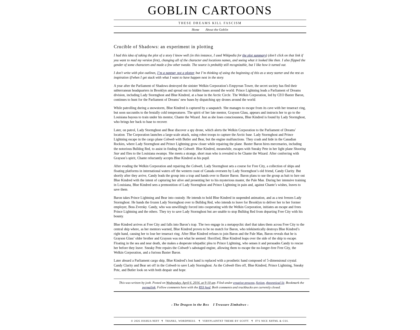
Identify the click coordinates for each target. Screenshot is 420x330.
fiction (260, 282)
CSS (285, 321)
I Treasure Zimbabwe (229, 304)
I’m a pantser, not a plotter (175, 73)
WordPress (186, 321)
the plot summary (254, 55)
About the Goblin (216, 29)
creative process (243, 282)
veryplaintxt (212, 321)
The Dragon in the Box (191, 304)
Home (195, 29)
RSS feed (204, 287)
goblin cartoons (210, 10)
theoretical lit (275, 282)
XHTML (274, 321)
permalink (149, 287)
